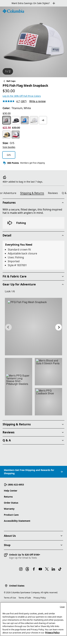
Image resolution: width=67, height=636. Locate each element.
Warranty (9, 508)
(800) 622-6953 (16, 484)
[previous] (8, 327)
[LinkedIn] (53, 569)
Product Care (11, 514)
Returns (8, 496)
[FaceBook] (34, 569)
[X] (47, 569)
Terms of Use (10, 597)
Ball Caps (11, 81)
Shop (7, 545)
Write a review (37, 101)
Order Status (11, 502)
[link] (33, 326)
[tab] (33, 193)
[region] (33, 42)
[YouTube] (40, 569)
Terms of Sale (25, 597)
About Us (10, 536)
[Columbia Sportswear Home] (13, 11)
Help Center (10, 490)
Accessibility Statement (17, 520)
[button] (22, 556)
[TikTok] (60, 569)
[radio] (6, 120)
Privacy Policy (40, 597)
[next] (58, 327)
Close (62, 606)
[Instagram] (21, 569)
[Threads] (27, 569)
